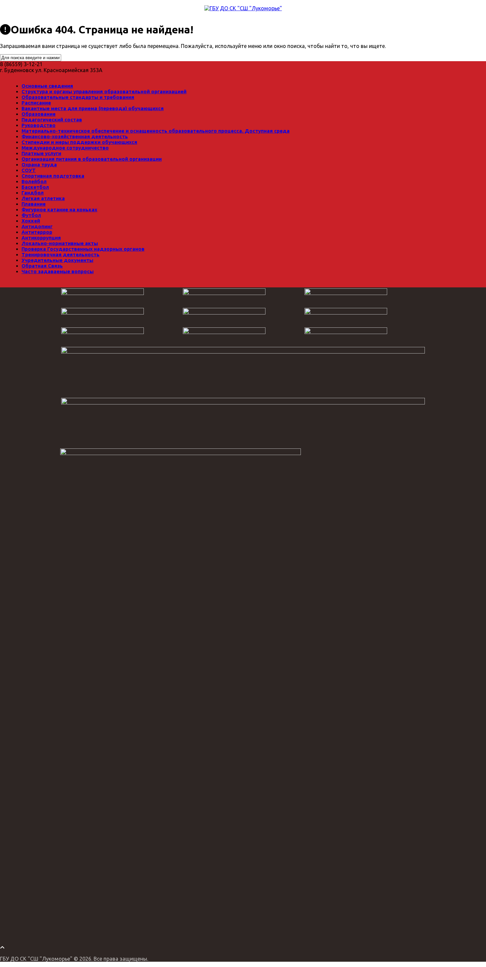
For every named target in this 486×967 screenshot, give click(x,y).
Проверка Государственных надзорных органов (82, 249)
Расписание (36, 102)
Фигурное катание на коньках (59, 209)
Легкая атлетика (43, 198)
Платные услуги (41, 153)
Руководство (38, 125)
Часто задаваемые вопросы (57, 271)
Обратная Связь (42, 266)
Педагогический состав (51, 119)
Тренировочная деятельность (60, 254)
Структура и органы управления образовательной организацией (103, 91)
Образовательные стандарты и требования (77, 97)
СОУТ (28, 170)
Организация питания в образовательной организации (91, 159)
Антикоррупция (41, 237)
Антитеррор (36, 232)
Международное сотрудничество (65, 147)
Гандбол (32, 192)
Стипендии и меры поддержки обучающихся (79, 142)
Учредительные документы (57, 260)
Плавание (33, 204)
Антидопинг (37, 226)
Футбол (31, 215)
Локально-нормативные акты (59, 243)
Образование (38, 114)
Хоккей (30, 221)
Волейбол (34, 181)
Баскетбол (35, 187)
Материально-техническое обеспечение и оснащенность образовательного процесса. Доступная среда (155, 131)
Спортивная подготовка (52, 176)
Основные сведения (47, 86)
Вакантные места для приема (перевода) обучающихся (92, 108)
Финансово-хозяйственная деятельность (74, 136)
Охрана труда (39, 164)
